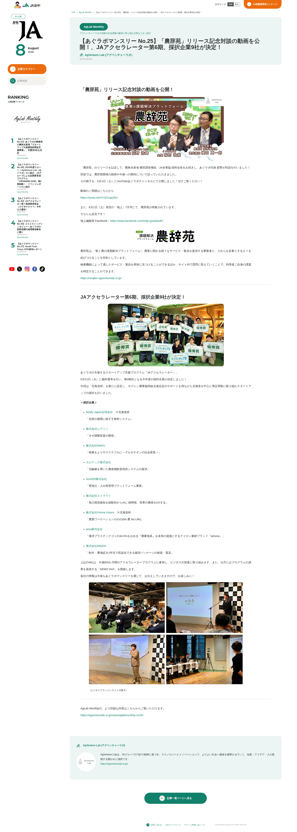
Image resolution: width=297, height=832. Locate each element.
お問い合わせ (156, 825)
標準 (230, 4)
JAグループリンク (173, 825)
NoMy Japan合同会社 (99, 412)
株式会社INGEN (96, 545)
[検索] (13, 81)
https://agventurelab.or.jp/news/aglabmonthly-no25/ (111, 715)
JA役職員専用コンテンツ (265, 4)
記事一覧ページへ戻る (179, 798)
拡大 (237, 4)
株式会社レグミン (97, 428)
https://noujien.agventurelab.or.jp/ (100, 278)
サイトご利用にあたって (194, 825)
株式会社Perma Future (100, 512)
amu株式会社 (94, 529)
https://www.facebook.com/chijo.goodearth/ (136, 220)
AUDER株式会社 (96, 479)
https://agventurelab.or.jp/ (114, 763)
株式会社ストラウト (98, 495)
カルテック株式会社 (98, 462)
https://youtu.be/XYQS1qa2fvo (99, 197)
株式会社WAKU (95, 445)
